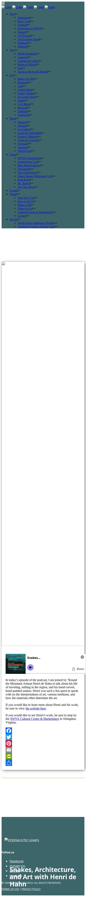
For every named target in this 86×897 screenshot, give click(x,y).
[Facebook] (43, 730)
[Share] (43, 763)
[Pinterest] (43, 743)
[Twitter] (43, 737)
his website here (36, 708)
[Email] (43, 750)
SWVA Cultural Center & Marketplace (34, 718)
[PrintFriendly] (43, 756)
